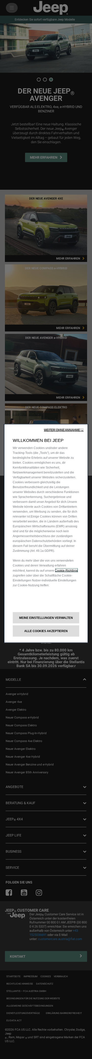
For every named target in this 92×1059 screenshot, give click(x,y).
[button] (64, 430)
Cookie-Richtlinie (66, 570)
